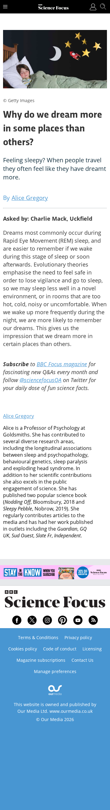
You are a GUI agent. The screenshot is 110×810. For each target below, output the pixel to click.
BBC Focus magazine (62, 364)
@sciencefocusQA (40, 380)
